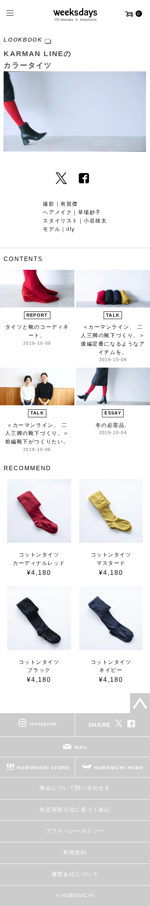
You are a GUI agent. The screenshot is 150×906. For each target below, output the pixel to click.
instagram (43, 723)
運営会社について (75, 874)
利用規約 (75, 852)
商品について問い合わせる (75, 788)
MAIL (81, 747)
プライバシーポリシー (75, 831)
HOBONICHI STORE (43, 767)
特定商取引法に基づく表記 (75, 810)
